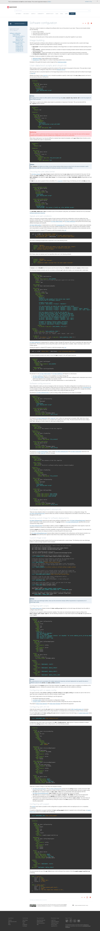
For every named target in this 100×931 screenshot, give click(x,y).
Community (40, 13)
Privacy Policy (54, 924)
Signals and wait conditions (22, 39)
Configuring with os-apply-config (23, 47)
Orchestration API (60, 225)
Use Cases (26, 13)
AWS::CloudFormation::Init (77, 709)
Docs (61, 13)
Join (66, 13)
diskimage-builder (37, 58)
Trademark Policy (54, 923)
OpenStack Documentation (20, 23)
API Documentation (41, 923)
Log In (72, 13)
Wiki (38, 924)
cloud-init (33, 73)
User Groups (25, 920)
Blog (57, 13)
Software (18, 13)
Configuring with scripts (21, 46)
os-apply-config (36, 701)
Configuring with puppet (21, 50)
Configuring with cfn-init (21, 49)
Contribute (25, 926)
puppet (33, 806)
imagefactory (36, 59)
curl (65, 230)
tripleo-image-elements (41, 703)
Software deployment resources (37, 213)
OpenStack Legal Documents (60, 905)
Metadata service (61, 69)
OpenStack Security (12, 921)
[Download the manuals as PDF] (88, 23)
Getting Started (40, 921)
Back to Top (89, 1)
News (9, 924)
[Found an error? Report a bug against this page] (91, 23)
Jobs (24, 923)
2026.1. (49, 1)
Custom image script (37, 608)
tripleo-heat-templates (55, 703)
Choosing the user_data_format (23, 37)
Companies (25, 924)
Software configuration (15, 33)
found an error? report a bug (81, 905)
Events (33, 13)
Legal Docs (53, 920)
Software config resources (22, 40)
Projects (10, 920)
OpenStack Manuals (41, 920)
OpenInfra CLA (54, 926)
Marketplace (49, 13)
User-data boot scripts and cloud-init (21, 36)
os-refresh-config (37, 700)
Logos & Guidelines (55, 921)
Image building (16, 34)
